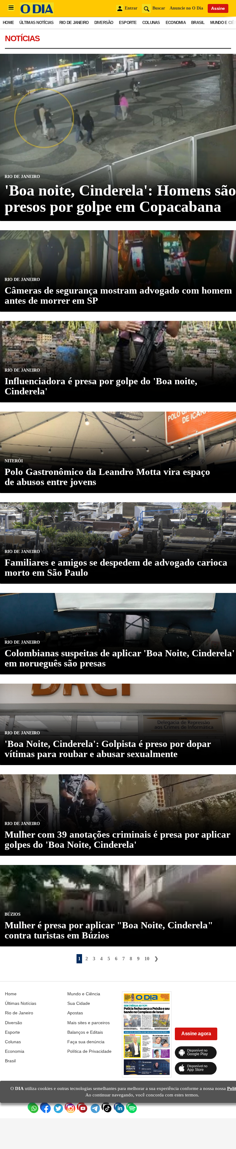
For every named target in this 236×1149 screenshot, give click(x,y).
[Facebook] (44, 1106)
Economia (176, 22)
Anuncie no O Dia (186, 8)
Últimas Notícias (36, 22)
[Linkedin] (118, 1106)
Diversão (103, 22)
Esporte (128, 22)
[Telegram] (93, 1106)
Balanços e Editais (85, 1032)
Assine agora (196, 1033)
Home (8, 22)
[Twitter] (56, 1106)
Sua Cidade (78, 1003)
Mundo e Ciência (83, 993)
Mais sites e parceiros (88, 1022)
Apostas (75, 1012)
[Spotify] (130, 1106)
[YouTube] (81, 1106)
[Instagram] (69, 1106)
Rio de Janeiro (74, 22)
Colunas (151, 22)
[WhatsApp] (32, 1106)
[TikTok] (106, 1106)
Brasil (198, 22)
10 (146, 958)
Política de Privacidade (89, 1051)
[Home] (37, 13)
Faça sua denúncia (85, 1041)
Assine (218, 8)
